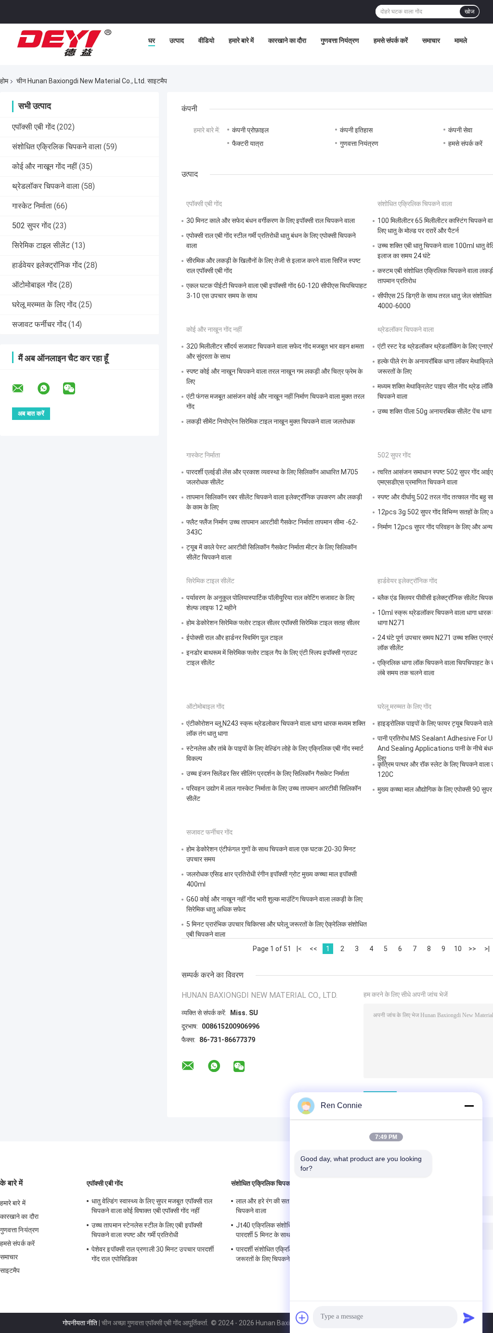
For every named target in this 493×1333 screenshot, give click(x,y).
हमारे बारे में (241, 40)
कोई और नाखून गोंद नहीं (44, 166)
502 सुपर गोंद (31, 225)
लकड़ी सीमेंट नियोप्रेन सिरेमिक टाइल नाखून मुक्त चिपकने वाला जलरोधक (270, 421)
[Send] (469, 1317)
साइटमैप (10, 1270)
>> (472, 949)
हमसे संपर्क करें (391, 40)
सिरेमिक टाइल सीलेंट (41, 245)
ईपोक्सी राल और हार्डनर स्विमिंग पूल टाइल (234, 637)
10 (458, 949)
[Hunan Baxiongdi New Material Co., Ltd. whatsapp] (50, 388)
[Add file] (302, 1317)
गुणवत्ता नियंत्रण (340, 40)
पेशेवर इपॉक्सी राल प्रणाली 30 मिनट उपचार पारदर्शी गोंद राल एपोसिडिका (152, 1254)
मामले (460, 40)
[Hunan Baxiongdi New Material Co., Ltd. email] (24, 388)
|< (299, 949)
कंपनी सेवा (460, 130)
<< (313, 949)
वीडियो (206, 40)
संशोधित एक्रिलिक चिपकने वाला (57, 146)
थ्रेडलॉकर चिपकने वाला (45, 186)
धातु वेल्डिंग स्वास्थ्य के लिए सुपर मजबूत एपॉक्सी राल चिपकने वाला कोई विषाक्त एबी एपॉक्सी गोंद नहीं (151, 1206)
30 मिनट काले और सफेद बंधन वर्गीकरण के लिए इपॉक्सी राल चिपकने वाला (270, 220)
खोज (469, 11)
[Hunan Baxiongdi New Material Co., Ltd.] (65, 42)
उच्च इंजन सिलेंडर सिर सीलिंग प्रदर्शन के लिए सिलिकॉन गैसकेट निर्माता (267, 773)
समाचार (431, 40)
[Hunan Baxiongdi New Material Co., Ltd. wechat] (75, 388)
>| (487, 949)
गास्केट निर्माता (32, 205)
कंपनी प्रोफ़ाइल (250, 130)
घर (151, 40)
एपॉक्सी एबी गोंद (33, 126)
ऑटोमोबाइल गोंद (34, 284)
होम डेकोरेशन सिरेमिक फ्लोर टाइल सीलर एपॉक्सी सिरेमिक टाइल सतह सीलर (273, 623)
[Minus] (469, 1105)
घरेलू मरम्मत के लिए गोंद (44, 304)
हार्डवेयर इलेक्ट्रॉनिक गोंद (47, 265)
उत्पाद (176, 40)
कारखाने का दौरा (287, 40)
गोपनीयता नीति (80, 1323)
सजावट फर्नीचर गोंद (39, 324)
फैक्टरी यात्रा (247, 143)
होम (4, 81)
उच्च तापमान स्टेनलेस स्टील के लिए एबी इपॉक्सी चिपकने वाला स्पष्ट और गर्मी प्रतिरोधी (146, 1230)
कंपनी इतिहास (356, 130)
